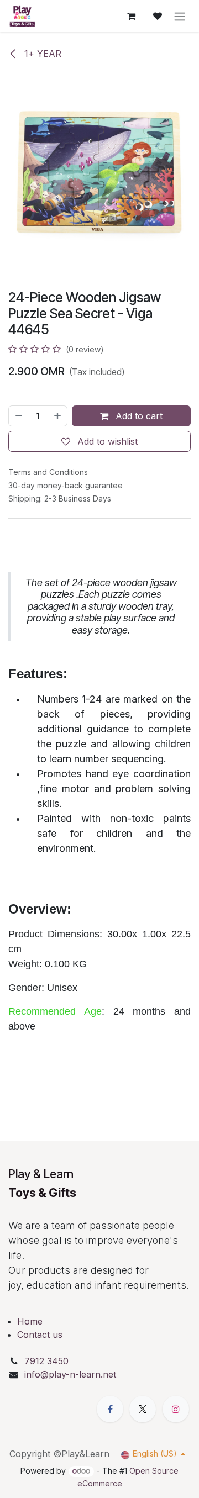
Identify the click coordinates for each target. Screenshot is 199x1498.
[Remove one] (18, 416)
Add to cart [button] (138, 415)
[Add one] (58, 416)
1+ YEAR (41, 53)
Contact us (39, 1334)
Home (30, 1321)
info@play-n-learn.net (70, 1374)
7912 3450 (47, 1361)
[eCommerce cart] (131, 16)
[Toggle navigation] (180, 16)
